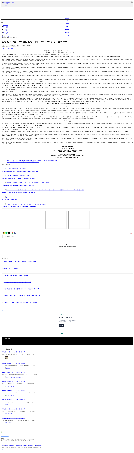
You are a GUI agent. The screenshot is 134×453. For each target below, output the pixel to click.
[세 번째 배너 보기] (62, 333)
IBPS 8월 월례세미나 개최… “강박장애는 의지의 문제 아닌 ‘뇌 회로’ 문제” (20, 171)
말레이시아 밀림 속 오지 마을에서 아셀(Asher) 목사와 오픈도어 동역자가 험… (19, 392)
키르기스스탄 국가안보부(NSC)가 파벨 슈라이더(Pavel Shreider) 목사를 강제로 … (20, 374)
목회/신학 (5, 26)
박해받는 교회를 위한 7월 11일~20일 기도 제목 (13, 390)
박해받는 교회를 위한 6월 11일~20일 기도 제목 (13, 418)
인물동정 (5, 29)
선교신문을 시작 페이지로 (8, 2)
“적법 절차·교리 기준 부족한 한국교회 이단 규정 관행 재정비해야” (18, 185)
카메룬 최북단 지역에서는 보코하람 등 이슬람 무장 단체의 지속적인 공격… (18, 420)
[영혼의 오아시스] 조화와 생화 (9, 199)
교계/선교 (5, 25)
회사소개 (2, 445)
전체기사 (67, 18)
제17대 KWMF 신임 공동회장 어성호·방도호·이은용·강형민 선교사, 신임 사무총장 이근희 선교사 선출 (32, 160)
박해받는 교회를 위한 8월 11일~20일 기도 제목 (13, 363)
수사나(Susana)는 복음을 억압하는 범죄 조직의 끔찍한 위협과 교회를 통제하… (19, 365)
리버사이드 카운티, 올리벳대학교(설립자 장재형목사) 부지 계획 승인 (19, 192)
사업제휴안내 (11, 445)
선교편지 (5, 33)
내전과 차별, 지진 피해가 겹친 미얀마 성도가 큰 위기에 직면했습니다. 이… (18, 354)
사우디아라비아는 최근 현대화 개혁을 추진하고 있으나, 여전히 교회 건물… (18, 411)
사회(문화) (6, 28)
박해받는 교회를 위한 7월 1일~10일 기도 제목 (13, 399)
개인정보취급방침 (18, 445)
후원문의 (7, 5)
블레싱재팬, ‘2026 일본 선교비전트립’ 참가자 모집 (15, 275)
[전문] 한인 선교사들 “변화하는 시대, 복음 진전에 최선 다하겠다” (23, 162)
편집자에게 (40, 445)
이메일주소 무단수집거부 (28, 445)
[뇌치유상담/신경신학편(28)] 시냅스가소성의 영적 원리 (17, 282)
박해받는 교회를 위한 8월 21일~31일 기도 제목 (13, 352)
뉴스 (3, 36)
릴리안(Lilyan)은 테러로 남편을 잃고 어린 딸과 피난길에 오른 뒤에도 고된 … (18, 383)
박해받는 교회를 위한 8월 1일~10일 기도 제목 (13, 372)
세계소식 (5, 32)
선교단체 (5, 30)
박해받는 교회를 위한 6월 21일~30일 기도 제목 (13, 409)
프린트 (6, 48)
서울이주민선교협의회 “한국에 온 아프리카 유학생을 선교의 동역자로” (19, 178)
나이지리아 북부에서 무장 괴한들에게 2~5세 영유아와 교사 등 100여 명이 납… (19, 402)
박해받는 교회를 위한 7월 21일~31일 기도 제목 (13, 381)
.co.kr (5, 436)
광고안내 (6, 445)
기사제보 (7, 3)
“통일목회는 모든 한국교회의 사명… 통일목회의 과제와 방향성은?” (19, 206)
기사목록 (10, 48)
